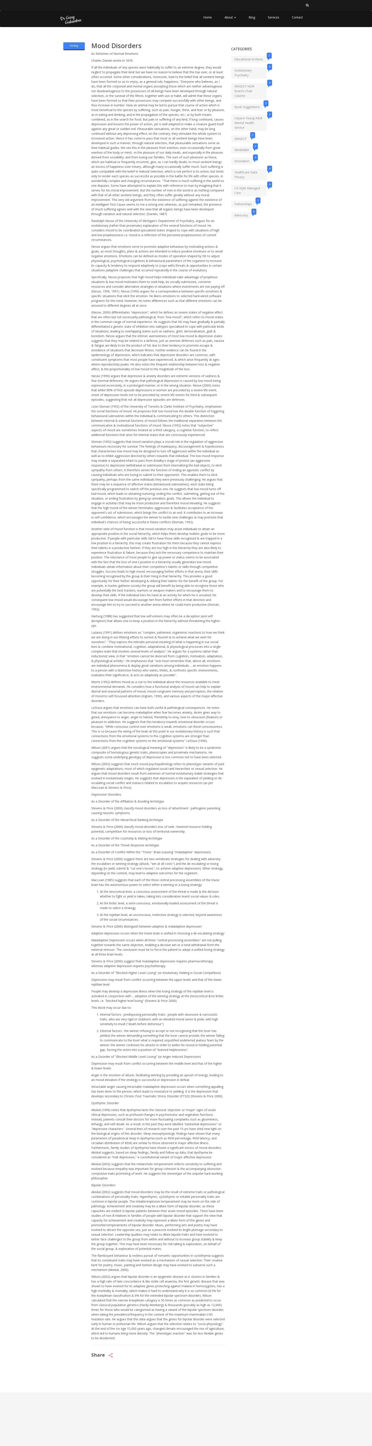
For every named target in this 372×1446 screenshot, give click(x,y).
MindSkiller (243, 149)
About (229, 17)
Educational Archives (250, 58)
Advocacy (242, 214)
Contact (297, 17)
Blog (252, 17)
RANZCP (242, 138)
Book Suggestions (248, 106)
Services (273, 17)
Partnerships (244, 203)
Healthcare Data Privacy (250, 174)
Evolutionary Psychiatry (250, 72)
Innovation (243, 160)
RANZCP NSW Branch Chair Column (250, 90)
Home (207, 17)
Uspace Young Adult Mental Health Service (250, 122)
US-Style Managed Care (250, 190)
